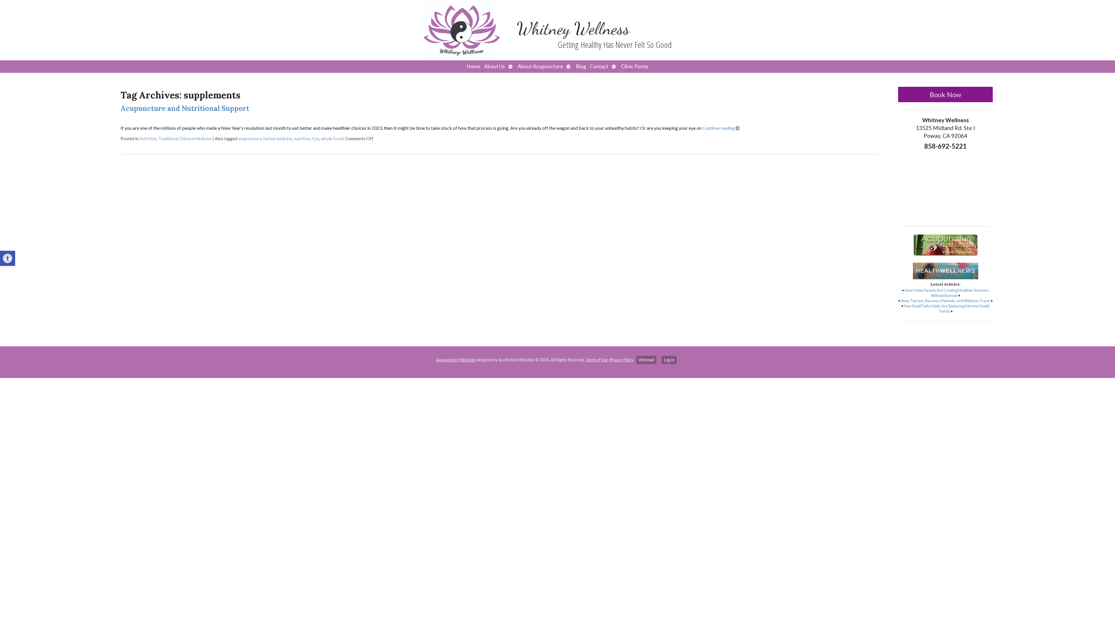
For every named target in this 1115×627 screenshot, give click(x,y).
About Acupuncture (540, 66)
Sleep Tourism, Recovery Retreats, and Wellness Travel (945, 300)
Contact (599, 66)
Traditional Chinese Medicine (185, 138)
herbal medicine (277, 138)
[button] (7, 258)
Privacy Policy (621, 359)
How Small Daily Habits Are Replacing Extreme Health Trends (947, 309)
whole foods (332, 138)
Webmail (646, 359)
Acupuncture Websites (456, 359)
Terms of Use (597, 359)
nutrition (302, 138)
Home (474, 66)
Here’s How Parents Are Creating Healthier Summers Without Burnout (946, 293)
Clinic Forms (634, 66)
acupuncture (250, 138)
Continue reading (718, 128)
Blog (581, 66)
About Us (494, 66)
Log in (669, 359)
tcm (315, 138)
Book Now (945, 94)
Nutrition (148, 138)
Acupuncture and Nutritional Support (185, 108)
